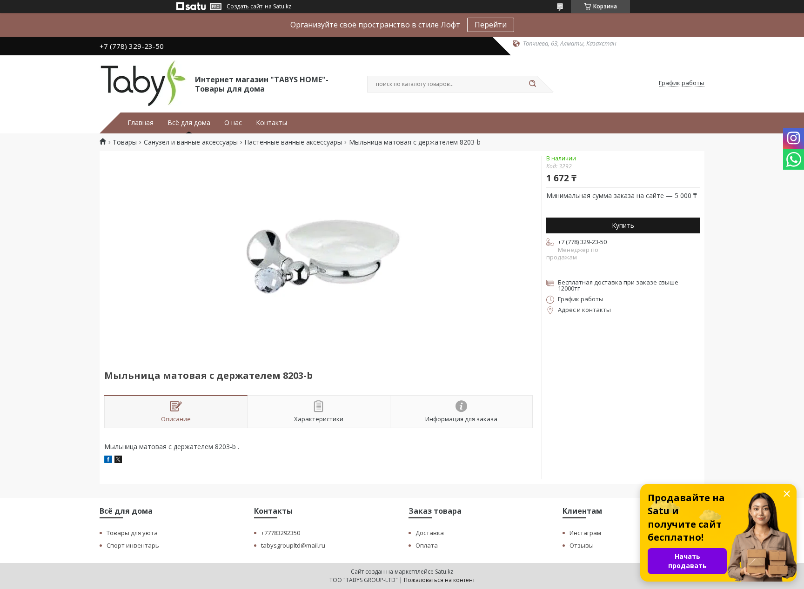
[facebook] (108, 460)
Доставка (429, 533)
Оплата (426, 545)
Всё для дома (189, 122)
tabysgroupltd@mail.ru (293, 545)
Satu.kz (444, 572)
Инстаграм (585, 533)
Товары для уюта (132, 533)
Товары (125, 142)
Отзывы (582, 545)
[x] (118, 460)
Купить (623, 225)
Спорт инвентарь (133, 545)
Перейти (491, 25)
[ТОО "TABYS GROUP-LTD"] (143, 83)
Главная (140, 122)
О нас (233, 122)
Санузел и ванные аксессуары (191, 142)
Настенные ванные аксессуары (293, 142)
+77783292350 (280, 533)
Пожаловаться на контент (439, 580)
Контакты (271, 122)
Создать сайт (244, 6)
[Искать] (532, 84)
